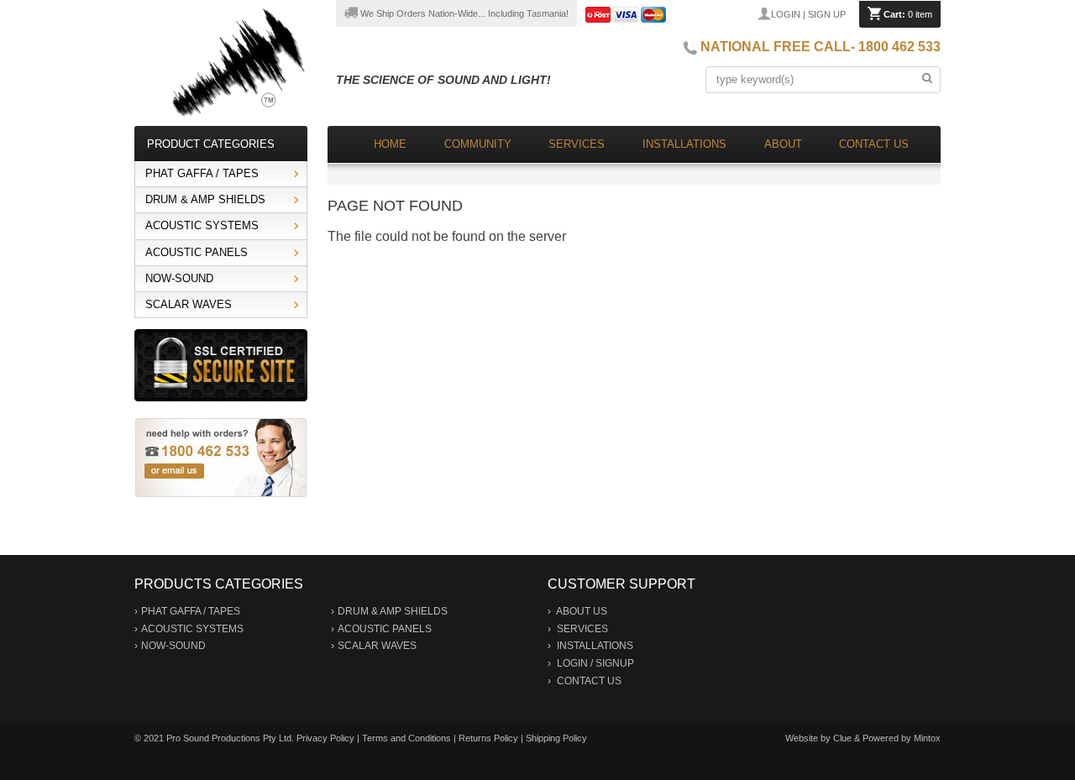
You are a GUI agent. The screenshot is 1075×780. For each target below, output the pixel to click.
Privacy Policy (325, 738)
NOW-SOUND (179, 278)
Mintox (927, 738)
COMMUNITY (477, 144)
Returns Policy (488, 738)
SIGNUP (614, 663)
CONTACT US (589, 681)
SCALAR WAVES (188, 304)
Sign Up (827, 14)
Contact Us (874, 144)
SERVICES (582, 629)
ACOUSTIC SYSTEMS (202, 225)
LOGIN (572, 663)
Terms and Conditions (406, 738)
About (783, 144)
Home (390, 144)
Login (785, 14)
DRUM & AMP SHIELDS (205, 199)
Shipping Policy (556, 738)
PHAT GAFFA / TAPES (202, 173)
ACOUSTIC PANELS (196, 252)
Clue (842, 738)
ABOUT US (581, 611)
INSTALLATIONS (595, 646)
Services (576, 144)
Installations (684, 144)
